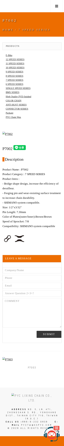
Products (13, 46)
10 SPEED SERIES (15, 67)
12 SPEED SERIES (15, 59)
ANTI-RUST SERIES (16, 105)
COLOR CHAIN (13, 100)
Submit (49, 334)
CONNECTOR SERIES (17, 109)
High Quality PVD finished (18, 96)
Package (9, 113)
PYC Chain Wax (13, 117)
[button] (56, 6)
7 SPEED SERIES (34, 29)
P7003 (32, 367)
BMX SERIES (12, 92)
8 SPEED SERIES (14, 76)
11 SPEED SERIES (15, 63)
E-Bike (9, 55)
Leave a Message (18, 258)
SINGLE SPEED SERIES (18, 88)
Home (8, 29)
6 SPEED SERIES (14, 84)
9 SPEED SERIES (14, 72)
